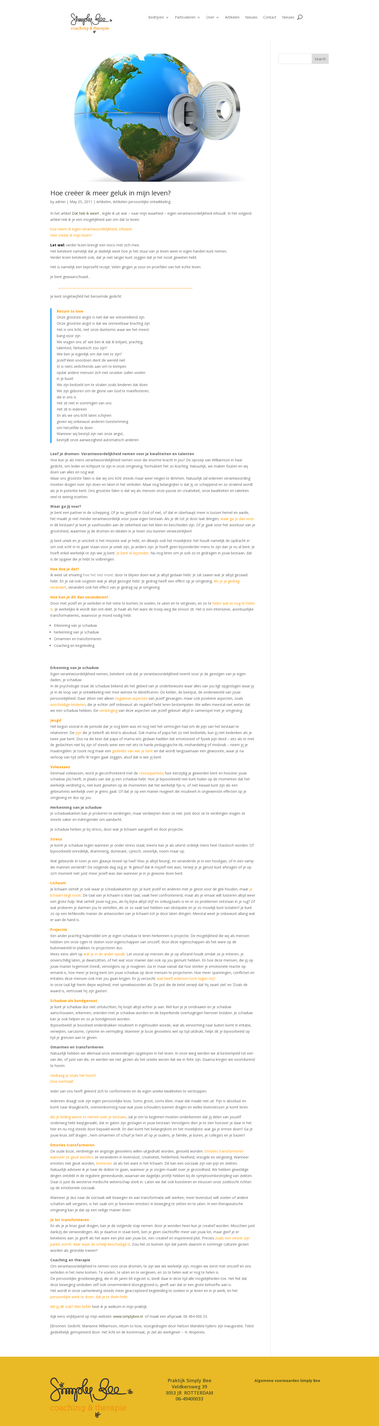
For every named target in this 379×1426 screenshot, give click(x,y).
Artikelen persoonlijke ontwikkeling (141, 201)
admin (60, 201)
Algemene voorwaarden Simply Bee (287, 1380)
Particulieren (185, 17)
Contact (269, 17)
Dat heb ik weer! (85, 213)
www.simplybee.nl (128, 1316)
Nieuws (251, 17)
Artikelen (232, 17)
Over (210, 17)
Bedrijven (156, 17)
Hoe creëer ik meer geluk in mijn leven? (110, 192)
